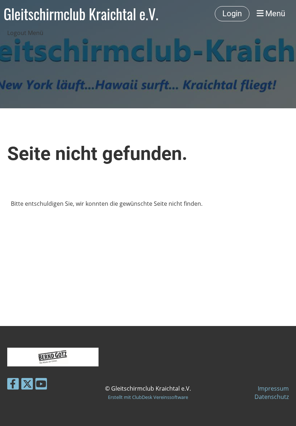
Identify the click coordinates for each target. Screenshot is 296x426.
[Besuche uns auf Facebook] (13, 385)
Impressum (273, 388)
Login (232, 13)
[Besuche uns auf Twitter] (27, 385)
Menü (274, 13)
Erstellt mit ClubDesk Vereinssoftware (148, 397)
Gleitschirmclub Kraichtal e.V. (81, 14)
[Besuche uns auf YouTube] (41, 385)
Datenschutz (271, 397)
